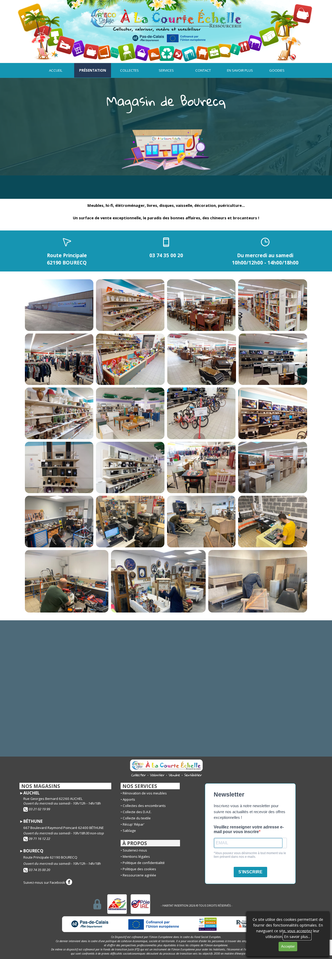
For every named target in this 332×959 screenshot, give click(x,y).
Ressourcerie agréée (139, 875)
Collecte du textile (137, 818)
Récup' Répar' (133, 824)
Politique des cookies (139, 869)
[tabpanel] (166, 101)
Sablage (129, 830)
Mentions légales (136, 856)
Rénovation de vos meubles (145, 793)
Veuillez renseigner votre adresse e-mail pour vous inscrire (249, 829)
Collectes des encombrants (144, 805)
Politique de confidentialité (144, 862)
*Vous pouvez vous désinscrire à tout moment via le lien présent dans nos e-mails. (250, 855)
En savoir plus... (297, 936)
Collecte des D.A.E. (137, 812)
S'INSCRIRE (250, 872)
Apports (129, 799)
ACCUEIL (56, 70)
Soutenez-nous (135, 850)
